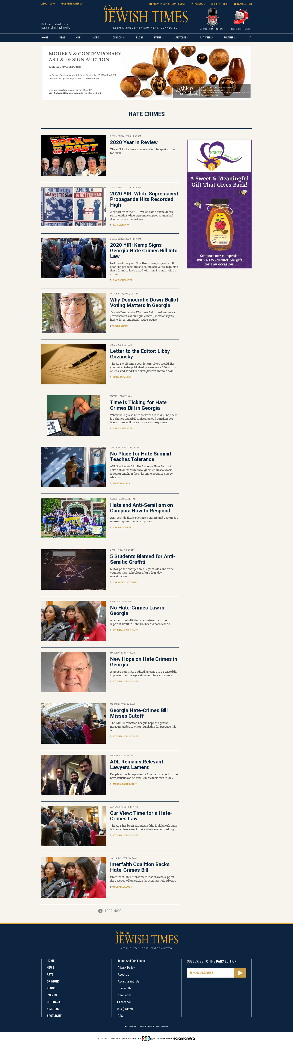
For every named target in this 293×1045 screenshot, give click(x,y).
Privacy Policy (126, 967)
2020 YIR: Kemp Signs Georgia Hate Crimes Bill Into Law (144, 250)
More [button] (95, 37)
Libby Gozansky (122, 377)
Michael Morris (60, 24)
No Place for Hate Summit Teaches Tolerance (140, 456)
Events (158, 37)
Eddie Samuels (121, 483)
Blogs (139, 37)
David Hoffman (122, 527)
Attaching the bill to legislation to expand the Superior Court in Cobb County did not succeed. (140, 622)
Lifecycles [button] (180, 37)
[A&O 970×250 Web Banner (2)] (146, 98)
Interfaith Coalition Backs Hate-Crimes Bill (140, 867)
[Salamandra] (184, 1038)
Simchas (53, 1009)
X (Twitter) (126, 1009)
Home (44, 37)
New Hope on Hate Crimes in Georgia (143, 662)
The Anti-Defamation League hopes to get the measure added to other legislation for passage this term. (143, 726)
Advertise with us (71, 3)
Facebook (125, 1002)
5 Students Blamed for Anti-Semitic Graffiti (142, 559)
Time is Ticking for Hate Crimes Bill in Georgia (138, 405)
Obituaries (54, 1002)
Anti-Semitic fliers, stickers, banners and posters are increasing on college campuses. (144, 519)
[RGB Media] (149, 1038)
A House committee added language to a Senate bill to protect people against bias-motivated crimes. (143, 673)
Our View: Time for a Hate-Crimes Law (141, 816)
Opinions (53, 981)
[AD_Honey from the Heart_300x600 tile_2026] (219, 267)
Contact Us (124, 988)
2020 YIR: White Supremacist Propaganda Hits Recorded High (144, 199)
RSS (120, 1016)
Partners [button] (229, 37)
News (62, 37)
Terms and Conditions (131, 961)
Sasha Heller (64, 27)
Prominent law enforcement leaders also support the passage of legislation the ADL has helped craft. (143, 878)
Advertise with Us (128, 981)
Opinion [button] (117, 37)
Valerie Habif (121, 326)
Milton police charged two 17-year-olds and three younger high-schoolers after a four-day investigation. (142, 572)
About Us (123, 974)
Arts (79, 37)
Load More (113, 910)
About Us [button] (46, 3)
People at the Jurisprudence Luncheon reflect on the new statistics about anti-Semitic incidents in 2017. (144, 776)
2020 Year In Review (134, 142)
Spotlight (54, 1016)
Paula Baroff (121, 225)
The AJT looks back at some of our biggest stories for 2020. (142, 151)
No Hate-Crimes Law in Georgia (137, 610)
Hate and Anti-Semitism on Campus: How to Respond (141, 508)
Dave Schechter (122, 280)
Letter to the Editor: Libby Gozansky (140, 354)
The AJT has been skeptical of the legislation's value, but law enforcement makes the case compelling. (144, 827)
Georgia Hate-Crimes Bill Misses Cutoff (139, 713)
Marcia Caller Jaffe (125, 784)
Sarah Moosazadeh (125, 582)
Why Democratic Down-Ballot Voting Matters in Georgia (144, 302)
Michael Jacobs (122, 887)
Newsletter (124, 995)
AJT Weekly (206, 37)
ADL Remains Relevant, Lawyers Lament (137, 764)
